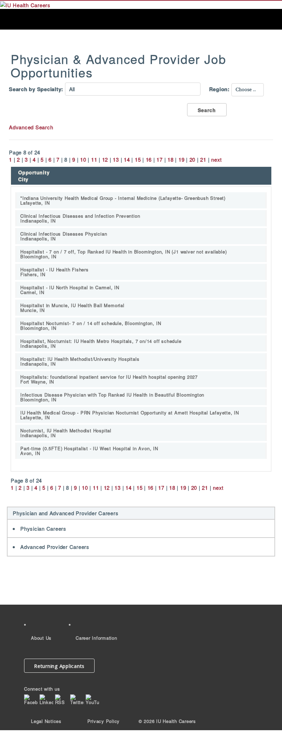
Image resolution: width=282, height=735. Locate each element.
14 (127, 159)
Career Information (96, 638)
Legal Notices (46, 721)
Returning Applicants (59, 666)
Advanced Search (31, 127)
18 (170, 159)
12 (105, 159)
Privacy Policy (103, 721)
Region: (219, 89)
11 (94, 159)
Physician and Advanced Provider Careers (65, 513)
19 (181, 159)
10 (83, 159)
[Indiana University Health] (25, 4)
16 (149, 159)
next (216, 159)
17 (159, 159)
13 (116, 159)
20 (192, 159)
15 (138, 159)
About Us (41, 638)
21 (203, 159)
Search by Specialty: (36, 89)
